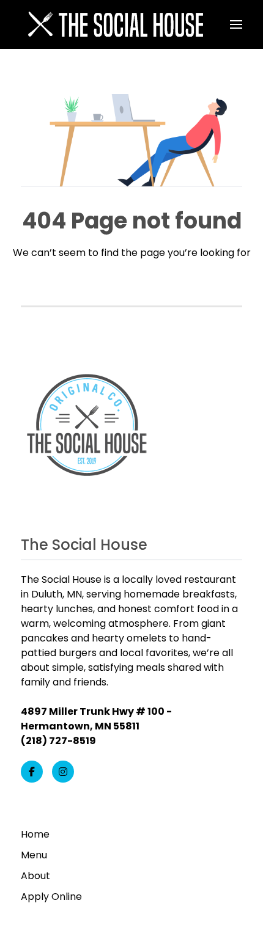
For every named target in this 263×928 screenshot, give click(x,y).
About (35, 876)
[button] (236, 24)
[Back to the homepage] (114, 24)
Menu (34, 855)
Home (35, 834)
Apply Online (51, 897)
